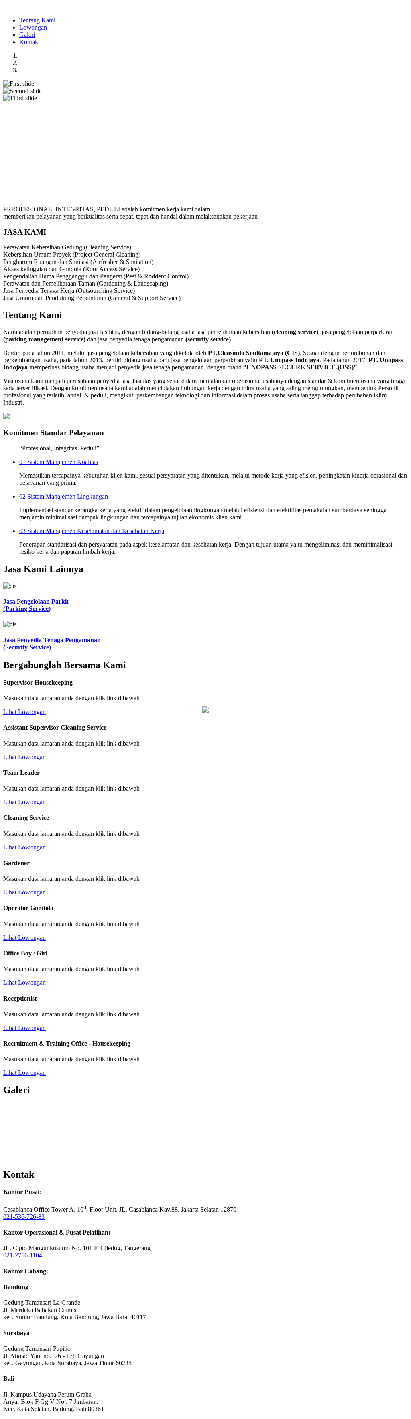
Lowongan (33, 27)
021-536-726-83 (24, 1216)
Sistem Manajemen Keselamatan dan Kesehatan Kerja (91, 530)
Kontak (28, 42)
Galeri (27, 34)
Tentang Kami (37, 20)
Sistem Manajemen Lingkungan (63, 496)
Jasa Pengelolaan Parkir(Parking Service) (36, 605)
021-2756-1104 (22, 1255)
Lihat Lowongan (24, 711)
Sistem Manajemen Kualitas (58, 461)
